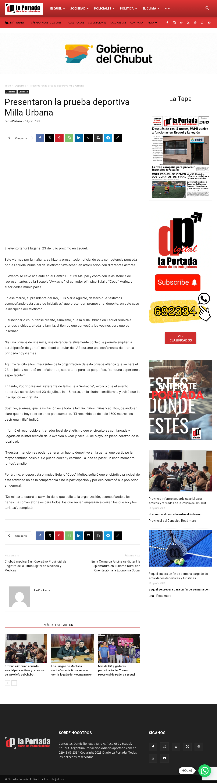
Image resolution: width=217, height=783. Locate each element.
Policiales (102, 8)
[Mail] (181, 22)
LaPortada (16, 120)
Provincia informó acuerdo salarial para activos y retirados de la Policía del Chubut (25, 670)
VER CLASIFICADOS (181, 338)
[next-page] (14, 683)
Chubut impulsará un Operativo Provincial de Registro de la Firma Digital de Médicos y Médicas (35, 566)
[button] (207, 9)
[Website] (195, 22)
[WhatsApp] (202, 22)
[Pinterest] (59, 138)
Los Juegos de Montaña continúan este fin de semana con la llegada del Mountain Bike (71, 670)
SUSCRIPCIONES (97, 22)
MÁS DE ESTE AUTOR (58, 625)
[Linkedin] (79, 138)
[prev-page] (7, 683)
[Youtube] (209, 22)
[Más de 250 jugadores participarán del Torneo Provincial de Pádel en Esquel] (119, 648)
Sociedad (77, 8)
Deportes (20, 85)
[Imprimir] (98, 138)
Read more (188, 521)
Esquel (56, 8)
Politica (127, 8)
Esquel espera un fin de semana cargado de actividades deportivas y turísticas (178, 576)
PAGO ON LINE (118, 22)
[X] (188, 22)
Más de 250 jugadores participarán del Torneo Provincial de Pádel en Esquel (116, 670)
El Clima (149, 8)
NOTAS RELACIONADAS (23, 625)
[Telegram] (108, 138)
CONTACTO (136, 22)
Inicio (8, 85)
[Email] (88, 138)
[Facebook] (167, 22)
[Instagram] (174, 22)
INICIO (150, 22)
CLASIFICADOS (76, 22)
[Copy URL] (118, 138)
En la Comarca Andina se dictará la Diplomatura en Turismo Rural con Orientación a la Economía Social (116, 566)
